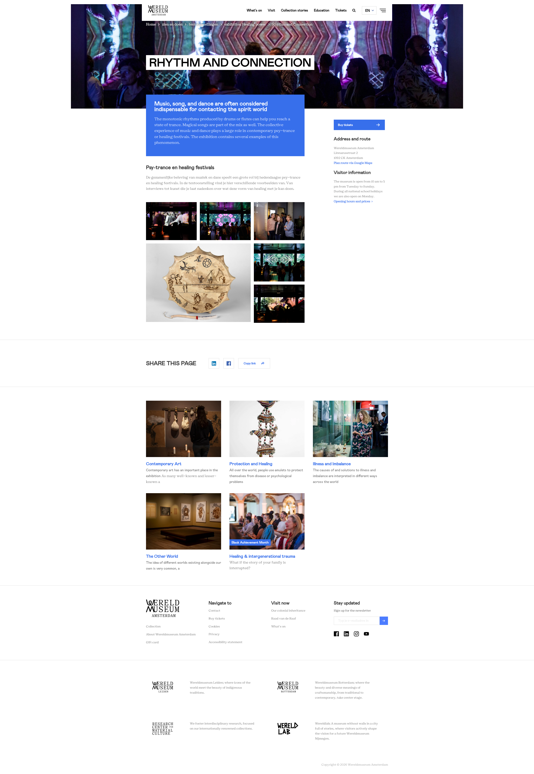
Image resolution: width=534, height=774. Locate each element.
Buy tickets (345, 125)
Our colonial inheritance (288, 610)
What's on (254, 10)
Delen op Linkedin (214, 363)
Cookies (214, 626)
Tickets (341, 10)
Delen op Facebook (228, 363)
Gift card (152, 642)
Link (183, 443)
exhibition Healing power (245, 24)
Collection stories (294, 10)
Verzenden (384, 621)
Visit (271, 10)
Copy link (250, 363)
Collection (153, 626)
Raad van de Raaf (283, 618)
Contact (214, 610)
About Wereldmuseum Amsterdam (171, 634)
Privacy (214, 634)
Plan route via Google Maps (354, 163)
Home (151, 24)
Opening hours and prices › (353, 201)
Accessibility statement (225, 642)
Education (321, 10)
